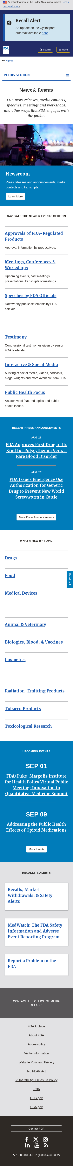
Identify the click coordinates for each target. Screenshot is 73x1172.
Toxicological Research (28, 726)
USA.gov (36, 1107)
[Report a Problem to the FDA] (36, 951)
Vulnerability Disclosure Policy (36, 1080)
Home (9, 60)
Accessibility (36, 1044)
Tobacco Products (23, 708)
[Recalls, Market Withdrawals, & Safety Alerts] (36, 880)
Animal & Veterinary (25, 624)
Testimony (16, 337)
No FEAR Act (36, 1071)
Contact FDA (36, 1128)
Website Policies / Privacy (36, 1062)
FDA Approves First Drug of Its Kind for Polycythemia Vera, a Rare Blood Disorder (36, 450)
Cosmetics (15, 659)
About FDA (36, 1035)
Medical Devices (21, 593)
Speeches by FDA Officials (30, 295)
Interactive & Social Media (31, 364)
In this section (17, 75)
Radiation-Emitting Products (35, 691)
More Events (36, 849)
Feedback (69, 579)
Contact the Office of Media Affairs (36, 1003)
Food (10, 575)
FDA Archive (36, 1026)
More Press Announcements (36, 517)
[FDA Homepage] (6, 49)
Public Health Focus (25, 392)
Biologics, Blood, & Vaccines (34, 642)
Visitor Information (36, 1053)
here (45, 33)
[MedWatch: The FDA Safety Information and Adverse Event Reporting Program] (36, 916)
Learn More (15, 196)
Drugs (11, 557)
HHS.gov (36, 1098)
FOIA (36, 1089)
